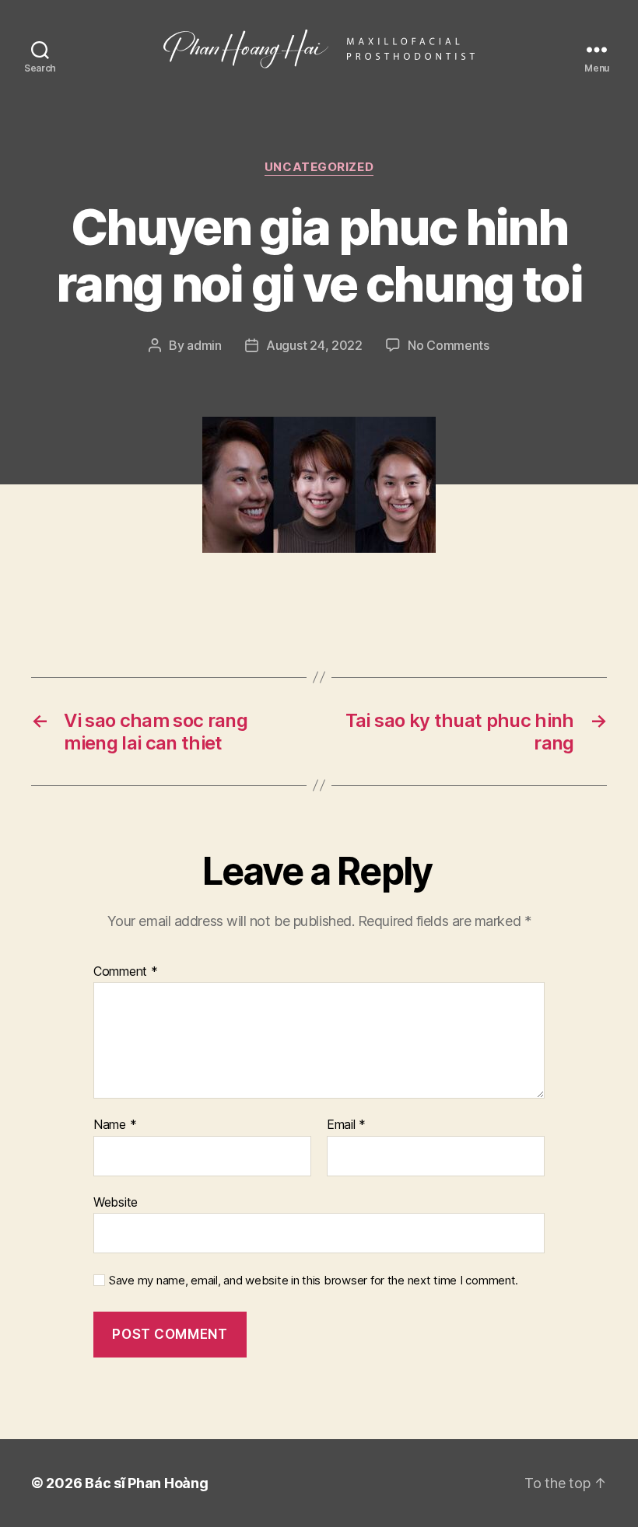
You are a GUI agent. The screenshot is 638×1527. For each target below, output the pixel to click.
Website (115, 1201)
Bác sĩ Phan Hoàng (146, 1483)
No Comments (448, 345)
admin (204, 345)
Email (346, 1125)
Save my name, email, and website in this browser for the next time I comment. (313, 1281)
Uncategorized (319, 167)
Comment (125, 972)
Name (114, 1125)
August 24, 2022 (314, 345)
